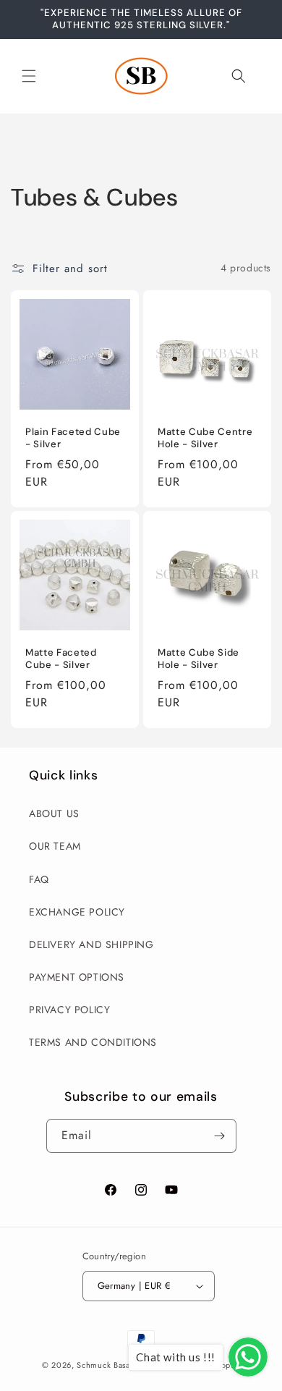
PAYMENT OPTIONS (76, 977)
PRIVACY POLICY (69, 1009)
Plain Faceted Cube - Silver (73, 438)
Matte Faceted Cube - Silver (61, 659)
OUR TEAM (55, 846)
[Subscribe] (220, 1136)
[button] (29, 76)
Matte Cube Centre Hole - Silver (205, 438)
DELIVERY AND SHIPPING (91, 944)
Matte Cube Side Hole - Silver (198, 659)
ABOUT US (54, 813)
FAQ (39, 879)
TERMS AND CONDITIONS (93, 1042)
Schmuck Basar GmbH (119, 1365)
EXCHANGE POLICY (77, 912)
